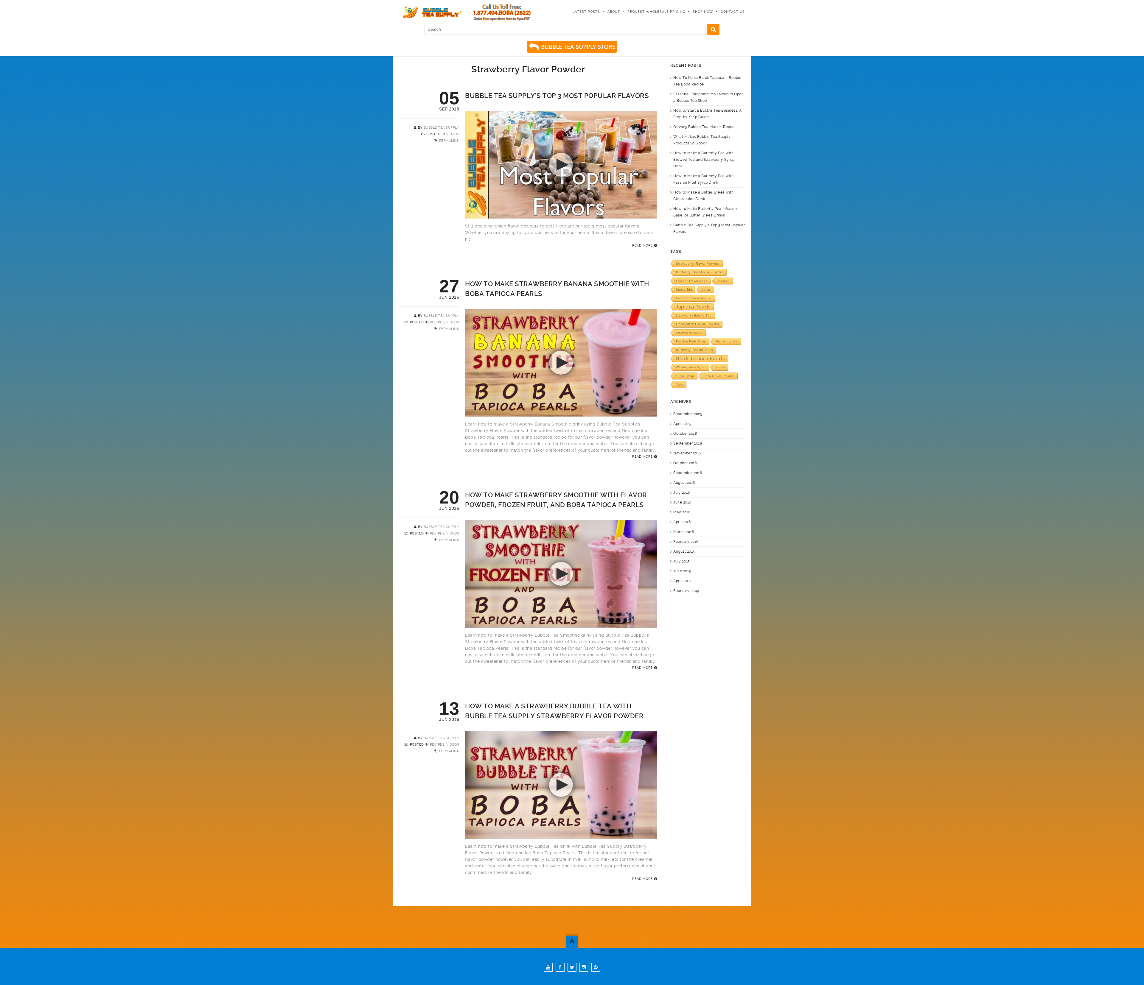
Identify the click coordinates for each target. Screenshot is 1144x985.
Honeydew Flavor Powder (697, 324)
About (613, 12)
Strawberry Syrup (689, 333)
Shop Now (703, 12)
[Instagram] (583, 967)
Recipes (437, 322)
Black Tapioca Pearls (700, 358)
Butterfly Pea (727, 341)
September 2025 (687, 414)
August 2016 (684, 483)
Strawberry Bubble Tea (694, 315)
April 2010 (682, 581)
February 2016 (686, 542)
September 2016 (687, 473)
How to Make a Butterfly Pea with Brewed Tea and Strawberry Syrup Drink (704, 159)
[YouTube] (548, 967)
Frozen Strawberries (692, 281)
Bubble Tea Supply (441, 128)
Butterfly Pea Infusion (694, 350)
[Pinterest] (595, 967)
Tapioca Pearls (693, 306)
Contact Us (733, 12)
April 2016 (682, 522)
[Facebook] (560, 967)
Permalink (449, 141)
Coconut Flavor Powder (694, 298)
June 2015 (682, 571)
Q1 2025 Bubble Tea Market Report (704, 127)
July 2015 (681, 561)
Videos (452, 134)
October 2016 (685, 463)
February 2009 (686, 591)
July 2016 (681, 492)
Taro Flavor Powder (719, 376)
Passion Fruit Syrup (691, 341)
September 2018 (687, 443)
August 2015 (684, 551)
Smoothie (684, 289)
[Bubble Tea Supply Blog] (431, 12)
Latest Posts (586, 12)
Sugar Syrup (685, 376)
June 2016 (682, 502)
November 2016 (687, 453)
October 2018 (685, 433)
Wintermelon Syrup (691, 367)
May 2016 (681, 512)
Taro (679, 384)
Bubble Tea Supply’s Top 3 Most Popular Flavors (557, 95)
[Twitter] (572, 967)
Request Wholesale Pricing (656, 12)
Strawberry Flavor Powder (697, 263)
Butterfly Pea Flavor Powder (699, 272)
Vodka (720, 367)
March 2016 (683, 532)
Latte (706, 289)
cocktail (723, 281)
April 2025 (682, 424)
